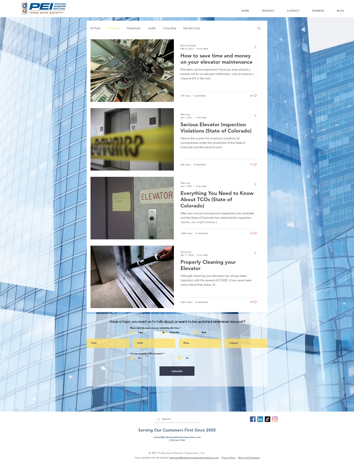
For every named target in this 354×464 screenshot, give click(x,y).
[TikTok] (267, 419)
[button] (268, 10)
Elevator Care (191, 28)
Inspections (134, 28)
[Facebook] (253, 419)
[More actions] (256, 47)
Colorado (113, 28)
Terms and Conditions (249, 457)
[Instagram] (275, 419)
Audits (152, 28)
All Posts (95, 28)
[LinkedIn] (260, 419)
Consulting (169, 28)
